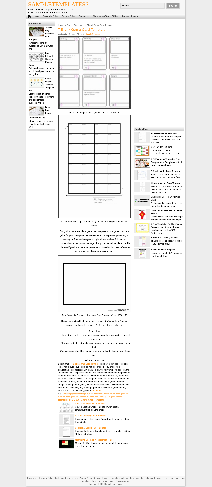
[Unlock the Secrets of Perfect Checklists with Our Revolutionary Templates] (142, 202)
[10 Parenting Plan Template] (142, 141)
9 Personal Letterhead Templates (90, 428)
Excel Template (171, 478)
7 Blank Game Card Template (85, 364)
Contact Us (84, 16)
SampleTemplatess (58, 4)
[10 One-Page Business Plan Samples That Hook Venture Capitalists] (36, 35)
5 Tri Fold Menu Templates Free (165, 159)
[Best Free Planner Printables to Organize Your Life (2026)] (36, 114)
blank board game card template (102, 394)
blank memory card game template (109, 397)
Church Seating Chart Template (90, 403)
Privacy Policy (68, 16)
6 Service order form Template (165, 171)
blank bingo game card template (75, 394)
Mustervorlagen (123, 481)
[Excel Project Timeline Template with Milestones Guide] (36, 86)
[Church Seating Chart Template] (66, 411)
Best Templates (137, 478)
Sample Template (154, 478)
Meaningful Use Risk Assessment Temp (94, 440)
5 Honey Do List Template (163, 250)
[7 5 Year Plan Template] (142, 155)
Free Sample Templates (102, 481)
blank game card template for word (80, 397)
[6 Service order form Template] (142, 179)
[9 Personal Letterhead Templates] (66, 436)
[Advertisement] (159, 71)
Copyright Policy (50, 16)
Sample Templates (75, 25)
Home (37, 16)
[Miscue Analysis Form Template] (142, 191)
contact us (96, 390)
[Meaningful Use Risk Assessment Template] (66, 447)
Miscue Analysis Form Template (166, 183)
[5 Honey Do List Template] (142, 258)
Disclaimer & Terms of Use (105, 16)
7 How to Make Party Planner (164, 237)
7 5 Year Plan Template (161, 147)
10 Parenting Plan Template (164, 133)
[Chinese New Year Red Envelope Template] (142, 218)
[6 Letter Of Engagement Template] (66, 424)
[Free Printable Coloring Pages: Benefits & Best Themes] (36, 60)
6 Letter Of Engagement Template (90, 416)
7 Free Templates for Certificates (166, 224)
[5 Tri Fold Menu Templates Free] (142, 167)
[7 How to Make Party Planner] (142, 245)
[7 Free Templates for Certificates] (142, 232)
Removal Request (130, 16)
